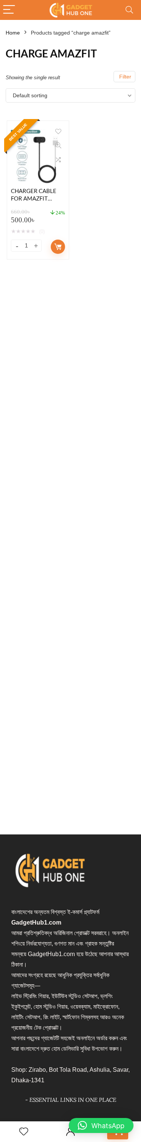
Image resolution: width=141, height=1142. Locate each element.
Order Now (58, 247)
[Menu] (9, 10)
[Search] (129, 10)
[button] (101, 1125)
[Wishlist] (23, 1131)
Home (13, 33)
